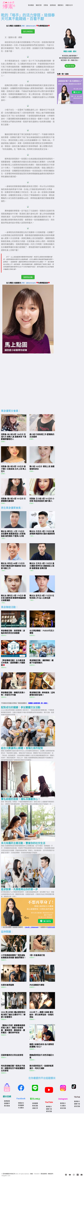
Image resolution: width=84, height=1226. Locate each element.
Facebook (20, 1098)
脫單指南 (53, 5)
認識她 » (3, 441)
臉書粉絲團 (51, 927)
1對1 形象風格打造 (37, 955)
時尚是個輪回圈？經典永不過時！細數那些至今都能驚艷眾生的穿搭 (13, 1068)
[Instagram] (74, 1175)
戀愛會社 (61, 5)
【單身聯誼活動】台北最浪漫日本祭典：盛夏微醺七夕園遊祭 (13, 662)
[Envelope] (81, 1175)
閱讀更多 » (4, 960)
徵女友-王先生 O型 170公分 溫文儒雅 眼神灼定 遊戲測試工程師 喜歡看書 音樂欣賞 (42, 565)
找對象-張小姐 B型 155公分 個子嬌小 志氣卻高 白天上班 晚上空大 (13, 468)
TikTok (77, 1097)
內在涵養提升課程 (37, 985)
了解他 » (3, 538)
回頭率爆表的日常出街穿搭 (12, 1055)
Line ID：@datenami (31, 927)
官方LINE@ (35, 1099)
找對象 (46, 5)
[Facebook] (66, 1175)
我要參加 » (4, 635)
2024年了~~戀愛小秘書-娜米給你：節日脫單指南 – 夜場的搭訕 (42, 1014)
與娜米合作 (69, 5)
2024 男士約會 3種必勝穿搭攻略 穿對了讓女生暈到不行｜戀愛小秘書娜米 (13, 1014)
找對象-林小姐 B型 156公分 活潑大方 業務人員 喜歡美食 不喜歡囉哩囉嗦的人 (13, 436)
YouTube (49, 1102)
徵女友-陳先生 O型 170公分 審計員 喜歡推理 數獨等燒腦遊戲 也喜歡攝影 (13, 598)
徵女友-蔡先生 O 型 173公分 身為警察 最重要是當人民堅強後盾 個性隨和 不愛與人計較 (13, 533)
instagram (63, 1099)
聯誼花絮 (39, 5)
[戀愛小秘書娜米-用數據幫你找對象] (78, 1175)
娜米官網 (7, 1096)
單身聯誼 (31, 5)
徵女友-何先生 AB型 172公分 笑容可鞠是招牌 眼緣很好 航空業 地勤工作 (13, 565)
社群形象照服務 (7, 985)
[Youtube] (70, 1175)
